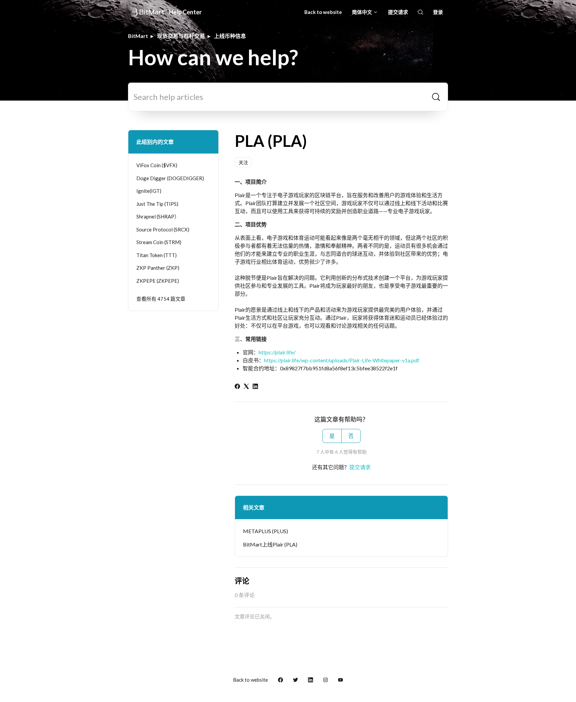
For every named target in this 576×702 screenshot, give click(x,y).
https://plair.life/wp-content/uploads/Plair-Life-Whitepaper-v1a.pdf (341, 360)
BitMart (138, 36)
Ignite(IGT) (148, 191)
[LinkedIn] (255, 387)
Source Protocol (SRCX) (162, 229)
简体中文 (362, 12)
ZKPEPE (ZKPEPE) (157, 281)
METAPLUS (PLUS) (265, 531)
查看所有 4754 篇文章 (160, 299)
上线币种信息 (230, 36)
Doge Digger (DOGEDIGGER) (170, 178)
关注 (243, 162)
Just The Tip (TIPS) (157, 204)
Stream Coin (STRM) (158, 242)
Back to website (323, 12)
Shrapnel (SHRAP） (157, 216)
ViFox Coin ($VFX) (156, 165)
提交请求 (398, 12)
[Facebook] (237, 387)
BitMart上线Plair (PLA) (270, 544)
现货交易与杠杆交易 (181, 36)
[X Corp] (246, 387)
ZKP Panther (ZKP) (157, 268)
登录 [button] (438, 12)
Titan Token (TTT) (156, 255)
